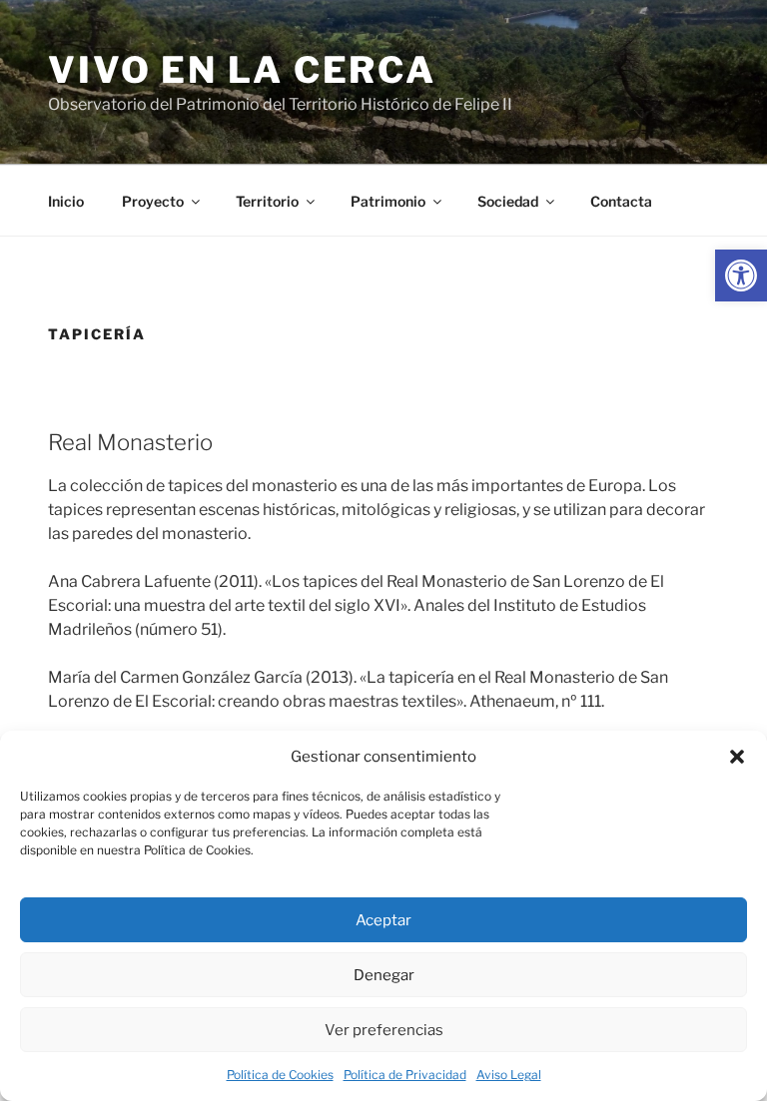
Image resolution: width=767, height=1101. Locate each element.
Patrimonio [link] (388, 201)
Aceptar (383, 920)
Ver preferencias (384, 1030)
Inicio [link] (66, 201)
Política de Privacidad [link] (405, 1074)
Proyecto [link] (153, 201)
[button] (737, 757)
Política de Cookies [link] (280, 1074)
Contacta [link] (621, 201)
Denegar (384, 975)
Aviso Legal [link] (508, 1074)
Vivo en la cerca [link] (242, 70)
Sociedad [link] (507, 201)
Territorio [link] (267, 201)
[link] (741, 275)
